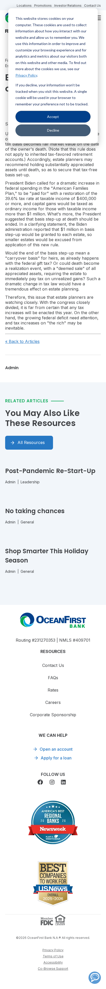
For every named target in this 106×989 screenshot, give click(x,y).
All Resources (31, 442)
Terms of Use (53, 956)
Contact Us (92, 5)
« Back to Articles (22, 341)
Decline (53, 130)
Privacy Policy (26, 75)
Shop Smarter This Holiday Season (47, 556)
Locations (24, 5)
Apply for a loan (56, 757)
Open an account (56, 749)
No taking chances (35, 511)
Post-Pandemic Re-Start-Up (50, 471)
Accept (53, 116)
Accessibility (53, 962)
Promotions (43, 5)
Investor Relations (68, 5)
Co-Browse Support (53, 968)
